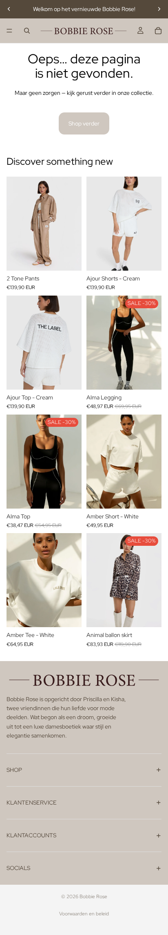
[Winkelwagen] (158, 31)
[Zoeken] (27, 31)
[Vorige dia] (9, 9)
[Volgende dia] (159, 9)
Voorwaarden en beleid (84, 913)
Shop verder (84, 123)
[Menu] (9, 30)
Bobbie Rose (93, 896)
